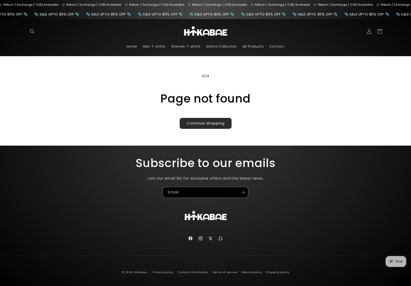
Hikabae (140, 272)
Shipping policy (277, 272)
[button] (32, 31)
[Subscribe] (243, 192)
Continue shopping (206, 123)
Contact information (193, 272)
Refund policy (252, 272)
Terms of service (224, 272)
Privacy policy (163, 272)
